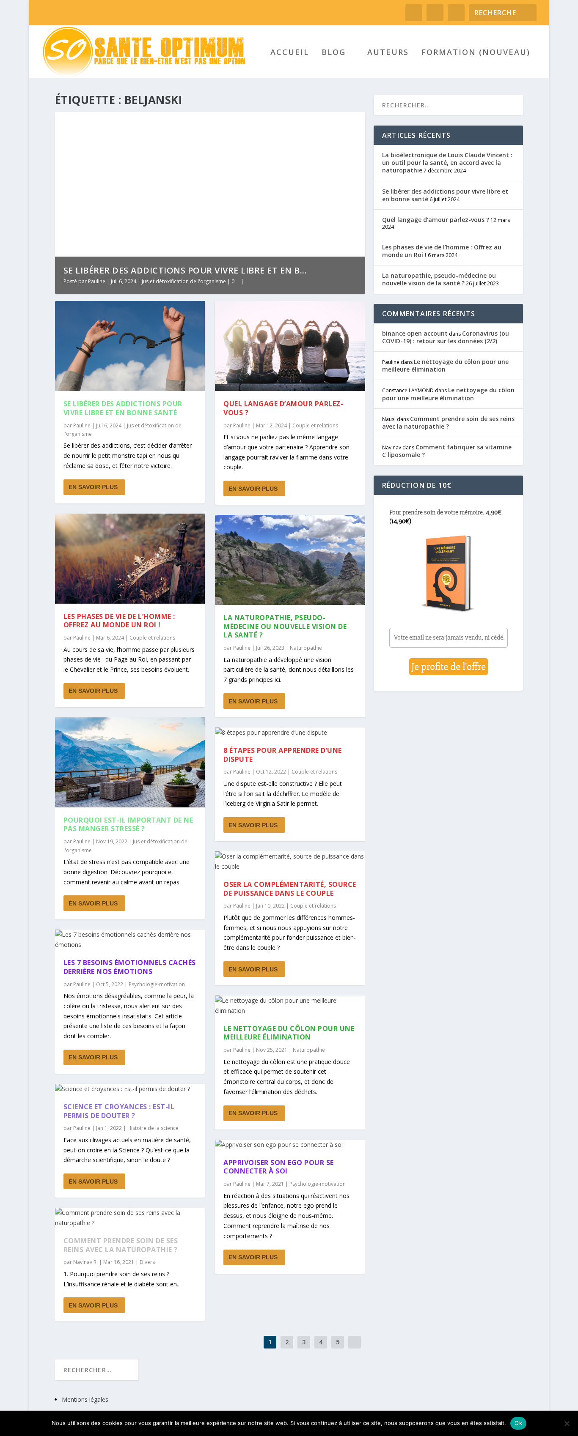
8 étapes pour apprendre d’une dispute (282, 755)
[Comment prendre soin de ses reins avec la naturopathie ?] (130, 1218)
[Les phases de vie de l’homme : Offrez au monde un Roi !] (130, 559)
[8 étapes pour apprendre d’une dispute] (290, 733)
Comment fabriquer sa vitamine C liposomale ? (447, 451)
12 (354, 121)
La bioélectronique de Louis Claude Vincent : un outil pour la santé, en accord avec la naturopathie (447, 162)
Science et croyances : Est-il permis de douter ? (119, 1111)
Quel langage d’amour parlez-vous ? (283, 408)
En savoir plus (93, 487)
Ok (518, 1423)
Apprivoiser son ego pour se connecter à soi (278, 1167)
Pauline (96, 281)
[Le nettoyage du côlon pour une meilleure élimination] (290, 1006)
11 (349, 121)
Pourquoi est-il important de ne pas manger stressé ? (128, 824)
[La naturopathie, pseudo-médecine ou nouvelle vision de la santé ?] (290, 560)
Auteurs (388, 53)
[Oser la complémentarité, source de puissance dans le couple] (290, 861)
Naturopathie (306, 647)
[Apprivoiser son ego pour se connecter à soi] (290, 1145)
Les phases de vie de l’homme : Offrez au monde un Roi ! (119, 621)
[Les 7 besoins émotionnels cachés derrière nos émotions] (130, 940)
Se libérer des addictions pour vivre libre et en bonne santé (122, 408)
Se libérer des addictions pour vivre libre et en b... (185, 270)
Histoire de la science (153, 1128)
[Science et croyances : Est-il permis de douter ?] (130, 1089)
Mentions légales (85, 1399)
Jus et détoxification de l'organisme (184, 281)
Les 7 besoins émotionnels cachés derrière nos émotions (129, 967)
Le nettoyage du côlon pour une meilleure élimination (288, 1033)
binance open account (415, 333)
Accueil (289, 53)
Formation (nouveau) (475, 53)
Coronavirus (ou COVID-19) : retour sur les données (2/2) (445, 337)
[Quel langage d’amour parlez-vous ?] (290, 346)
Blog (334, 53)
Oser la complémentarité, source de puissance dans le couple (289, 889)
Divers (147, 1262)
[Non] (566, 1423)
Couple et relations (152, 637)
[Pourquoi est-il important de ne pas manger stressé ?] (130, 762)
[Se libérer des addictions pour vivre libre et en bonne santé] (130, 346)
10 (343, 121)
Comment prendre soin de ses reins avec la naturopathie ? (120, 1245)
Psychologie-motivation (157, 984)
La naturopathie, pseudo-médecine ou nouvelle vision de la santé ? (285, 626)
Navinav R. (85, 1262)
